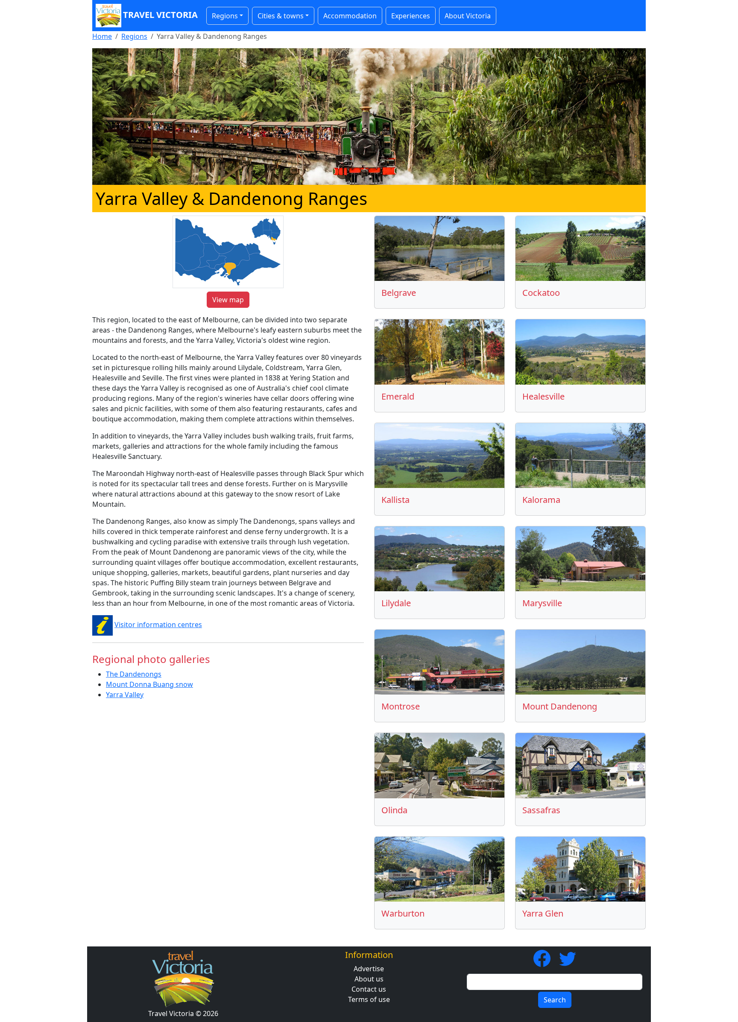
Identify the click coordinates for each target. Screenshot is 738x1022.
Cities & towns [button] (281, 15)
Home (102, 36)
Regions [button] (225, 15)
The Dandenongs (133, 674)
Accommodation (350, 15)
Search (555, 999)
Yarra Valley (125, 694)
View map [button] (228, 299)
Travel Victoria (160, 14)
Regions (134, 36)
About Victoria (468, 15)
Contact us (368, 989)
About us (369, 979)
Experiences (410, 15)
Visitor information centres (158, 624)
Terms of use (369, 999)
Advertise (369, 968)
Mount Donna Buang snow (149, 684)
